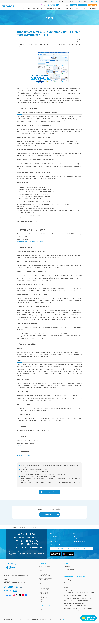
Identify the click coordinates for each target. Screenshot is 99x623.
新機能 (33, 8)
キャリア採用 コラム (68, 590)
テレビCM (63, 5)
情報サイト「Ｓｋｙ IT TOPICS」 (70, 580)
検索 (67, 5)
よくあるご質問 (93, 8)
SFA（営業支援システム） (50, 8)
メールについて (59, 619)
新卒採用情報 (67, 566)
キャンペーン (61, 8)
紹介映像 (75, 539)
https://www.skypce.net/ (23, 224)
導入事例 (72, 8)
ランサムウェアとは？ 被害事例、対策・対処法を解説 (75, 611)
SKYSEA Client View (45, 567)
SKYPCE (41, 571)
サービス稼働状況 (85, 1)
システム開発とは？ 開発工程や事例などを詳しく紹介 (75, 595)
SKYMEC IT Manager (45, 578)
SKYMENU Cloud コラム (69, 587)
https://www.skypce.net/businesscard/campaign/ (30, 241)
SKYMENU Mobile (45, 593)
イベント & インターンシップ (69, 569)
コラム (51, 1)
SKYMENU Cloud (46, 589)
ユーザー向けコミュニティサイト (72, 1)
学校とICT (41, 609)
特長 (38, 8)
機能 (42, 8)
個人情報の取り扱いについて (10, 619)
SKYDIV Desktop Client (44, 575)
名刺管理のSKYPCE (49, 514)
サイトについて (22, 619)
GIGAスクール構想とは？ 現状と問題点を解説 (74, 603)
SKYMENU (41, 586)
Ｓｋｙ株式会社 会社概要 (32, 619)
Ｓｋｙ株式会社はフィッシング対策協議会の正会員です (71, 548)
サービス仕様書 (55, 541)
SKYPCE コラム (67, 582)
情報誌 (45, 1)
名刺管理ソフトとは (55, 544)
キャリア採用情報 (67, 572)
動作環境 (86, 8)
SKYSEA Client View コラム (70, 585)
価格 (67, 8)
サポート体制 (79, 8)
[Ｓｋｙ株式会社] (94, 1)
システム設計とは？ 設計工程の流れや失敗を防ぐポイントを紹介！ (78, 598)
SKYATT (42, 582)
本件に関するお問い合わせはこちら (26, 455)
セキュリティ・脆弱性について (46, 619)
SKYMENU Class (44, 596)
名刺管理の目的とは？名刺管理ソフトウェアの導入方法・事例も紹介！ (79, 608)
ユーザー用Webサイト (59, 1)
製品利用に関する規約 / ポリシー (80, 541)
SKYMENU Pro (44, 600)
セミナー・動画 (26, 8)
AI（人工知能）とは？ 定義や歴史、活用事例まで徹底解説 (76, 600)
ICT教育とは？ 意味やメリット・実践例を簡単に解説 (75, 606)
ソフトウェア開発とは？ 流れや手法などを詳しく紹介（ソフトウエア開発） (79, 593)
